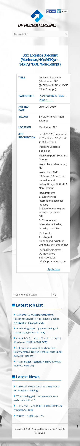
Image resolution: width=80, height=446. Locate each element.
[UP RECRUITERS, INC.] (37, 18)
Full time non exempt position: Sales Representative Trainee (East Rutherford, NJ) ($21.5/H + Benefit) (38, 351)
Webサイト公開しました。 (31, 415)
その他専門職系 (48, 96)
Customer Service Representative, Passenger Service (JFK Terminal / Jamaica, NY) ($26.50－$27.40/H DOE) (37, 318)
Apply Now (53, 269)
